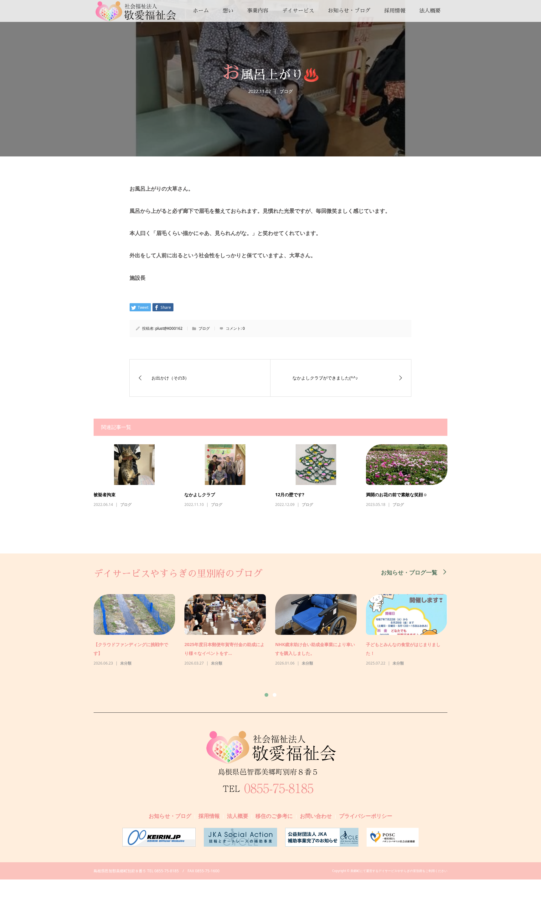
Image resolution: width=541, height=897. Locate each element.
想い (228, 10)
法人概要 (430, 10)
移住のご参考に (274, 815)
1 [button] (266, 695)
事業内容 (257, 10)
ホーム (201, 10)
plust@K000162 (169, 328)
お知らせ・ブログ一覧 (409, 572)
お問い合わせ (316, 815)
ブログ (286, 91)
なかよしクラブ (199, 494)
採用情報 (394, 10)
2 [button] (274, 695)
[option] (275, 630)
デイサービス (298, 10)
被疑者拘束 (105, 494)
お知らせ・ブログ (349, 10)
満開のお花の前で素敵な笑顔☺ (396, 494)
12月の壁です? (289, 494)
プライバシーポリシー (365, 815)
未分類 (125, 663)
